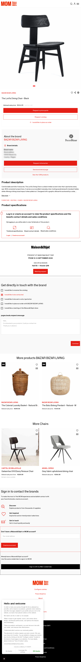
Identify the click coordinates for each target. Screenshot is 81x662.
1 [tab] (34, 86)
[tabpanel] (40, 48)
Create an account (18, 235)
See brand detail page (40, 170)
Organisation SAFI (44, 625)
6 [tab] (47, 86)
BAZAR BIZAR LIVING (30, 200)
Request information (40, 163)
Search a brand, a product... (71, 3)
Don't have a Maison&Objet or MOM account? (18, 532)
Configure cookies (40, 589)
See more (5, 195)
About (40, 598)
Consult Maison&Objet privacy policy (14, 644)
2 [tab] (37, 86)
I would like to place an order (41, 122)
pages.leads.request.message (12, 315)
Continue (75, 343)
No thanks (9, 651)
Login (8, 235)
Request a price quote (40, 110)
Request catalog (40, 117)
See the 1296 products (41, 175)
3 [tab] (39, 86)
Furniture (5, 200)
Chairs (20, 200)
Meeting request (40, 271)
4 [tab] (42, 86)
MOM (9, 3)
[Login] (74, 4)
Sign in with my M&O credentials (40, 567)
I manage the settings (23, 651)
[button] (4, 658)
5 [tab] (45, 86)
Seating (13, 200)
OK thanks (36, 651)
